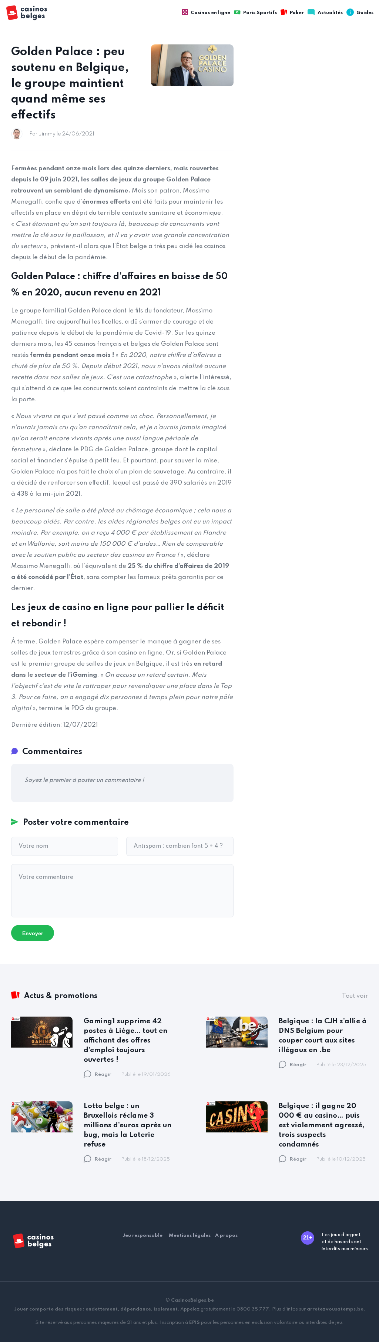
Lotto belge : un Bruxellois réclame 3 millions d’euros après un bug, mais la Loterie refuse (127, 1125)
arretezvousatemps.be (335, 1309)
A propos (226, 1235)
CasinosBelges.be (192, 1300)
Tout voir (355, 996)
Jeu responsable (142, 1235)
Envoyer (32, 933)
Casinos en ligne (210, 12)
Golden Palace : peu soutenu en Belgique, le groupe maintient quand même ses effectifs (70, 83)
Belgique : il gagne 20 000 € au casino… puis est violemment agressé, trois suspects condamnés (322, 1125)
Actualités (330, 12)
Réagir (103, 1074)
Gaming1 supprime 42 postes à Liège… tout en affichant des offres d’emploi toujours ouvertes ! (125, 1040)
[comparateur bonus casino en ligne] (33, 13)
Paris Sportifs (260, 12)
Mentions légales (190, 1235)
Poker (297, 12)
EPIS (194, 1322)
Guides (364, 12)
